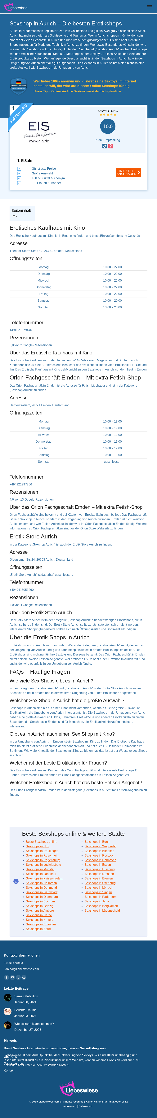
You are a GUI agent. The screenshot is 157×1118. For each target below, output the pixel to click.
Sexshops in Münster (40, 869)
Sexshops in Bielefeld (99, 851)
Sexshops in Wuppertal (100, 846)
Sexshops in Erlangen (41, 924)
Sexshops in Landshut (41, 873)
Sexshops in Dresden (99, 873)
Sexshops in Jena (97, 901)
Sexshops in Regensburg (43, 860)
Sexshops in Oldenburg (42, 896)
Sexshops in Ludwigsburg (43, 864)
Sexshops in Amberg (40, 910)
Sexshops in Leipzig (39, 906)
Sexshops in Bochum (40, 901)
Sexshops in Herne (39, 915)
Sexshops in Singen (98, 892)
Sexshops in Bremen (99, 878)
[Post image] (7, 998)
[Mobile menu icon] (149, 7)
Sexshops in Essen (98, 864)
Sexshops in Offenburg (100, 883)
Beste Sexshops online (41, 841)
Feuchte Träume (25, 1010)
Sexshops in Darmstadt (41, 892)
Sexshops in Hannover (100, 860)
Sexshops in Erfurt (38, 929)
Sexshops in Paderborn (101, 896)
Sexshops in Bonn (97, 841)
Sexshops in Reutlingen (42, 851)
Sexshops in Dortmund (41, 887)
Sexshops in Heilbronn (41, 883)
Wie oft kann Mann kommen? (34, 1023)
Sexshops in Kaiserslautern (44, 878)
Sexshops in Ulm (37, 846)
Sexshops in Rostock (99, 855)
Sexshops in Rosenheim (42, 855)
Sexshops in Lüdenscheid (102, 910)
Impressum (69, 1106)
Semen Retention (26, 996)
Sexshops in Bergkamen (101, 906)
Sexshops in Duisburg (100, 869)
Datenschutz (86, 1106)
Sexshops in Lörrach (99, 887)
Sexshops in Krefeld (39, 919)
